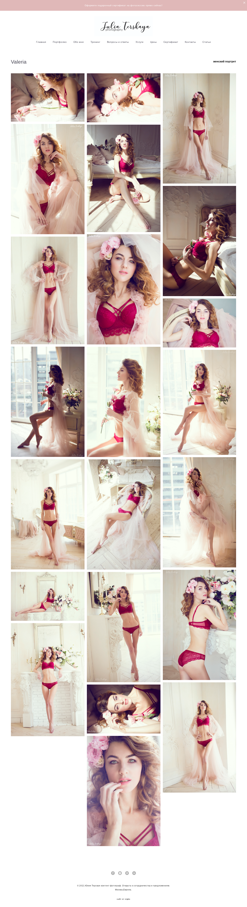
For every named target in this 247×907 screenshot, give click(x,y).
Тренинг (95, 42)
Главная (41, 42)
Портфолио (60, 42)
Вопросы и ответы (118, 42)
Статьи (206, 42)
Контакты (190, 42)
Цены (153, 42)
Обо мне (78, 42)
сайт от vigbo (123, 899)
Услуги (139, 42)
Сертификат (170, 42)
